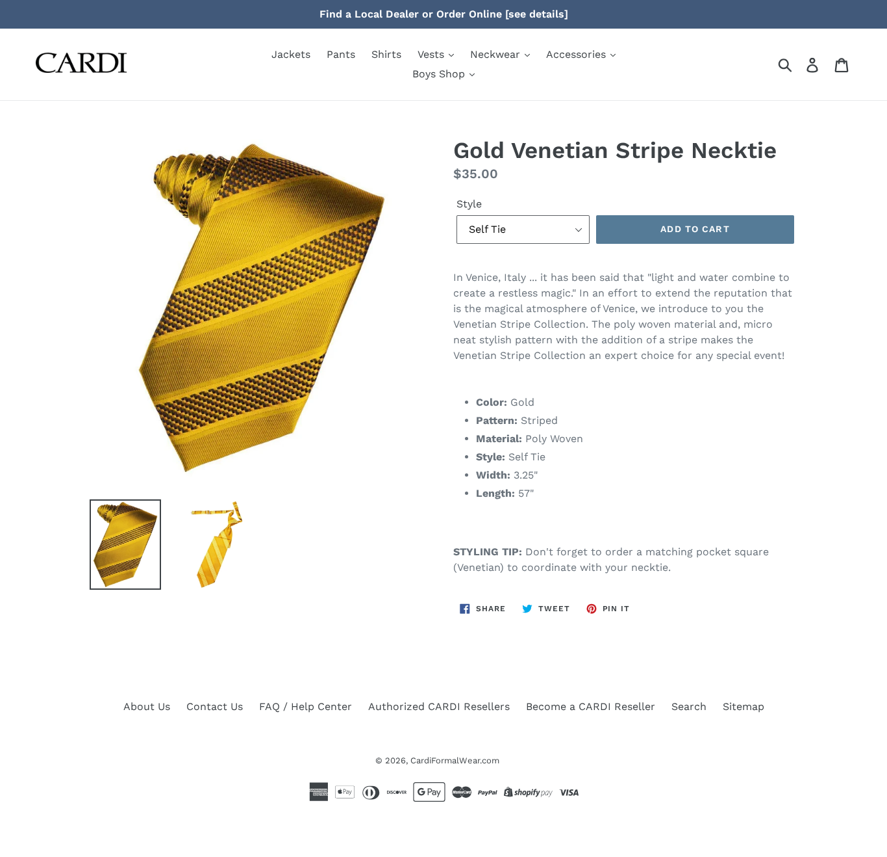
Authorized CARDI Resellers (439, 706)
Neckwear (496, 54)
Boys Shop (440, 74)
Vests (432, 54)
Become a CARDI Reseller (590, 706)
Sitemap (743, 706)
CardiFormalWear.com (454, 760)
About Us (146, 706)
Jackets (290, 54)
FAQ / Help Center (305, 706)
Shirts (386, 54)
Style (469, 204)
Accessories (577, 54)
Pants (341, 54)
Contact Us (214, 706)
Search (688, 706)
